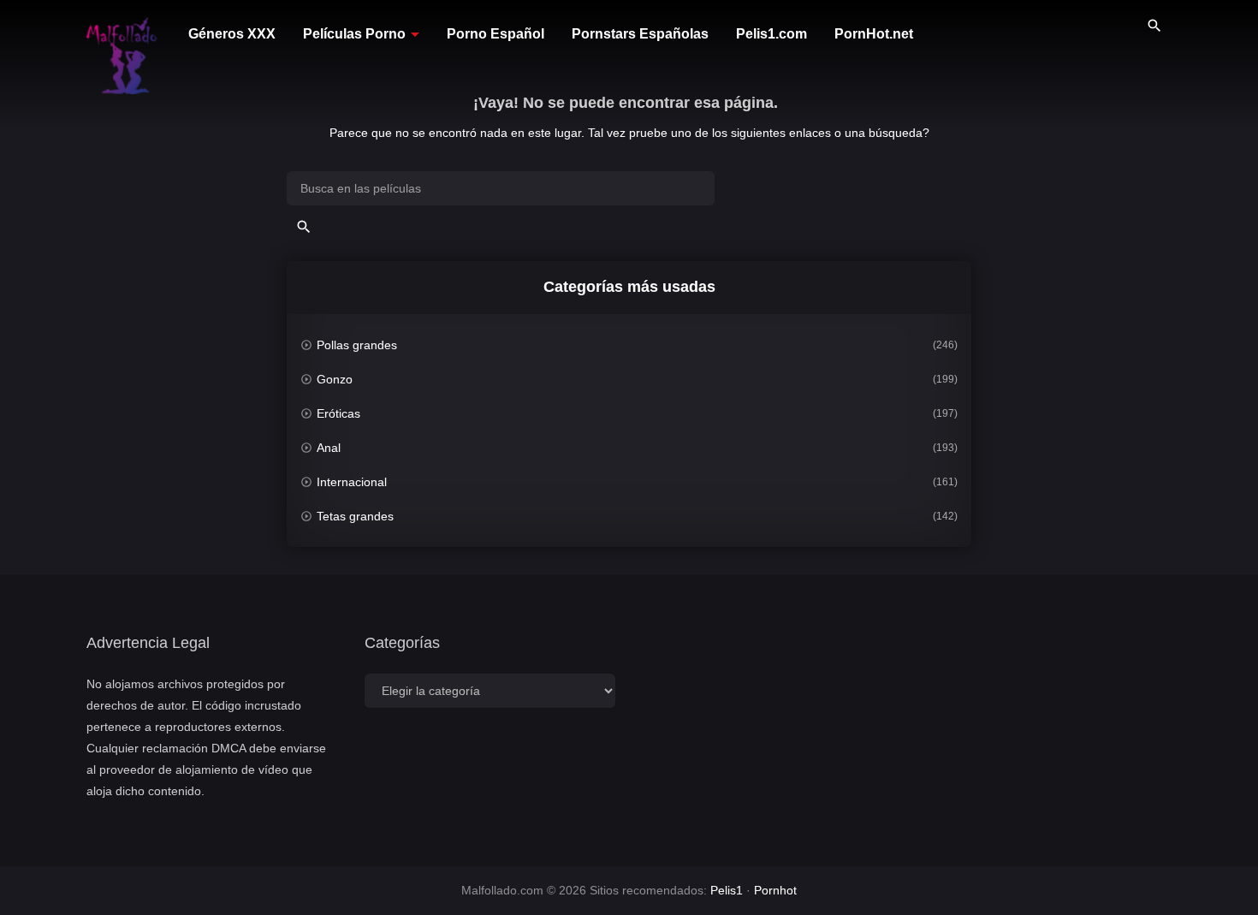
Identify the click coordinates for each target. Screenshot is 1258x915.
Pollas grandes (357, 345)
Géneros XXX (232, 34)
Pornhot (775, 890)
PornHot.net (873, 34)
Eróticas (338, 413)
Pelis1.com (771, 34)
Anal (329, 448)
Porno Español (495, 34)
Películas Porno (354, 34)
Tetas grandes (355, 516)
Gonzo (335, 379)
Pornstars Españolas (640, 34)
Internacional (352, 482)
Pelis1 (726, 890)
